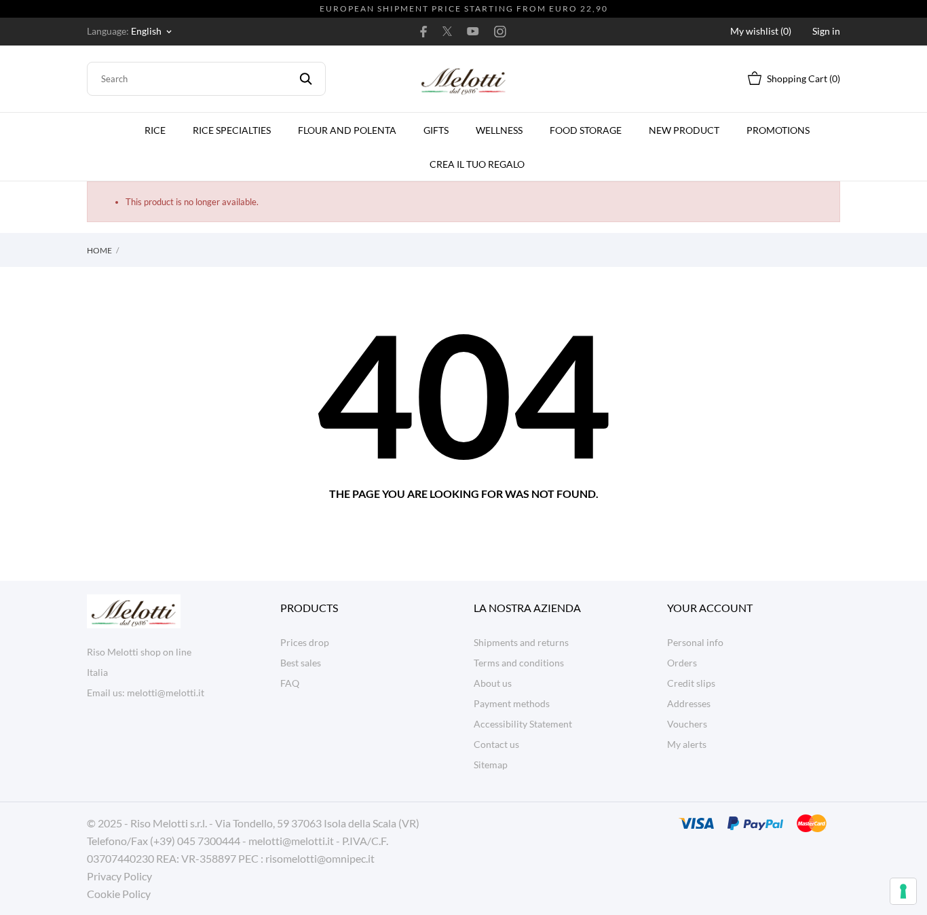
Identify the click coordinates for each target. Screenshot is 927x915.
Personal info (695, 642)
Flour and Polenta (347, 130)
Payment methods (512, 703)
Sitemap (491, 764)
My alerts (686, 744)
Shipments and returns (521, 642)
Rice (155, 130)
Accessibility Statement (523, 724)
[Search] (305, 79)
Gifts (436, 130)
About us (493, 683)
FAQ (289, 683)
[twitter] (447, 31)
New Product (684, 130)
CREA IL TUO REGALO (481, 158)
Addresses (689, 703)
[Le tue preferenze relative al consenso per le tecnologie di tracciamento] (903, 891)
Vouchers (687, 724)
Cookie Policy (119, 893)
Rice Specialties (232, 130)
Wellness (499, 130)
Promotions (778, 130)
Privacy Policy (119, 875)
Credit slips (691, 683)
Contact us (496, 744)
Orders (682, 662)
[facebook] (424, 31)
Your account (710, 607)
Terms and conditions (519, 662)
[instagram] (500, 31)
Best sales (300, 662)
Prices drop (304, 642)
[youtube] (473, 31)
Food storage (586, 130)
